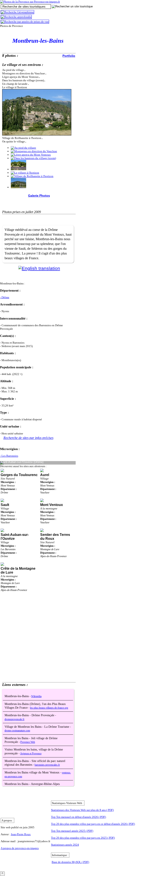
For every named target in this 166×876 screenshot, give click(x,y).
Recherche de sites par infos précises (28, 438)
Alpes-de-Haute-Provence (53, 556)
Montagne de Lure (49, 549)
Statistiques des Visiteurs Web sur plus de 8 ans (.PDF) (82, 810)
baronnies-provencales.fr (47, 764)
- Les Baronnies (9, 455)
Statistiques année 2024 (65, 844)
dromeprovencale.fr (14, 719)
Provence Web (27, 742)
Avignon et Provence (31, 753)
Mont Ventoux (8, 485)
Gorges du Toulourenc (19, 475)
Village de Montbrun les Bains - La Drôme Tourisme (37, 726)
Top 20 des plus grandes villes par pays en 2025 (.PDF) (83, 837)
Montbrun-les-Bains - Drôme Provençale (30, 715)
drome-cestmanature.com (17, 730)
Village (44, 478)
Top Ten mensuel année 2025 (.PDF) (72, 830)
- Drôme (4, 297)
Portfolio (68, 55)
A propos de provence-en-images (20, 848)
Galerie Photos (39, 195)
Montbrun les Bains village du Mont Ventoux (32, 772)
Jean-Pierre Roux (21, 834)
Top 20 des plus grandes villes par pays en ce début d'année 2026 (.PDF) (93, 823)
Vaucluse (44, 492)
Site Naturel (8, 478)
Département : (9, 489)
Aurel (44, 475)
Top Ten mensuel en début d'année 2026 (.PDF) (78, 817)
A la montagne (48, 508)
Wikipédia (36, 696)
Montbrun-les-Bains (17, 696)
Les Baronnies (8, 549)
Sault (5, 505)
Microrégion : (8, 482)
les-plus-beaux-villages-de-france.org (49, 707)
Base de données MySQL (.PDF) (70, 862)
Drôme (4, 492)
